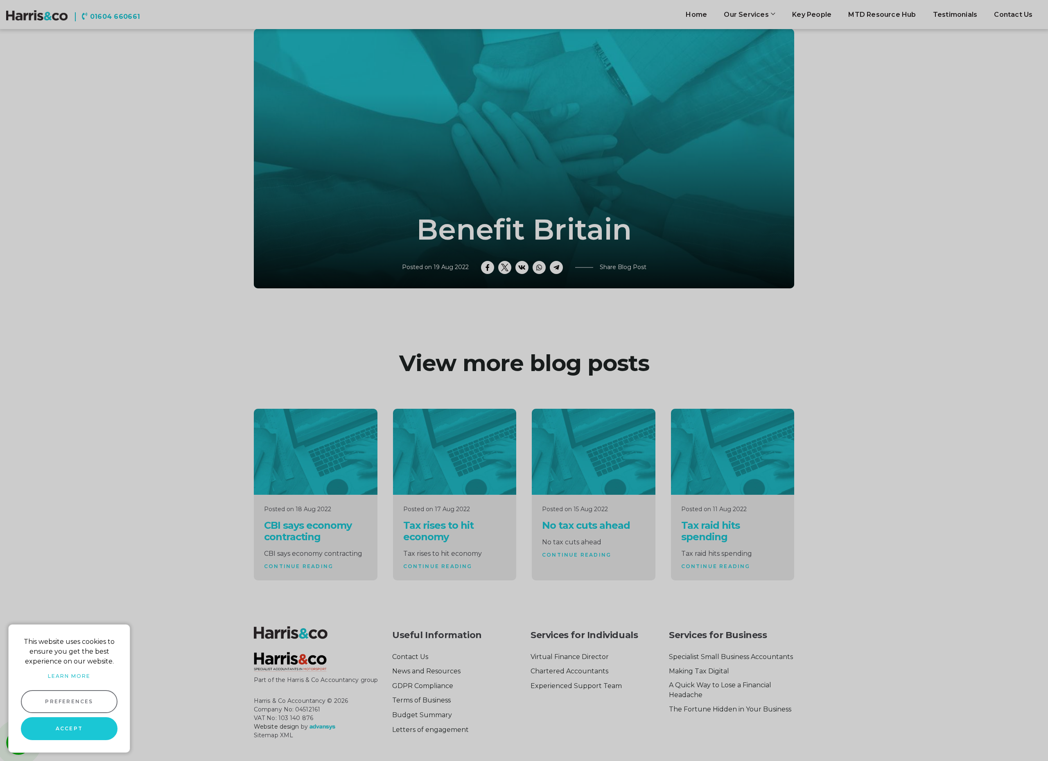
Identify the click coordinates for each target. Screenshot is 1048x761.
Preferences (69, 701)
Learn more (69, 676)
